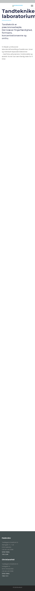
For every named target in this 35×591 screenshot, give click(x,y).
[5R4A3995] (17, 289)
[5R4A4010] (17, 214)
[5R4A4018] (17, 170)
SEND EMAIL (6, 552)
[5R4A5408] (17, 490)
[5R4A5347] (17, 427)
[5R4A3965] (17, 257)
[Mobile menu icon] (32, 6)
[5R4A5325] (17, 138)
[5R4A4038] (17, 119)
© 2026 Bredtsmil (17, 587)
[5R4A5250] (17, 395)
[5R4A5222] (17, 364)
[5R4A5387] (17, 458)
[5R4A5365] (17, 88)
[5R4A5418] (17, 521)
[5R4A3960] (17, 320)
